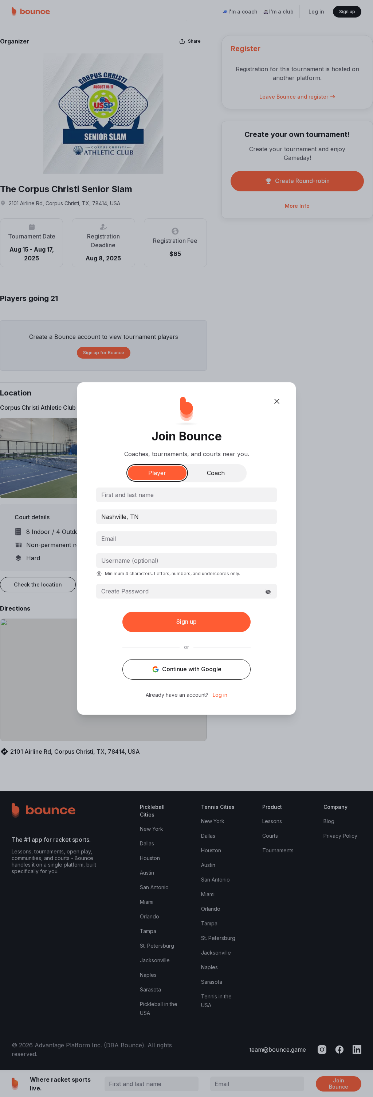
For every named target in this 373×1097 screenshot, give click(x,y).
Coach (216, 473)
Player (157, 473)
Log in (220, 695)
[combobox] (186, 516)
